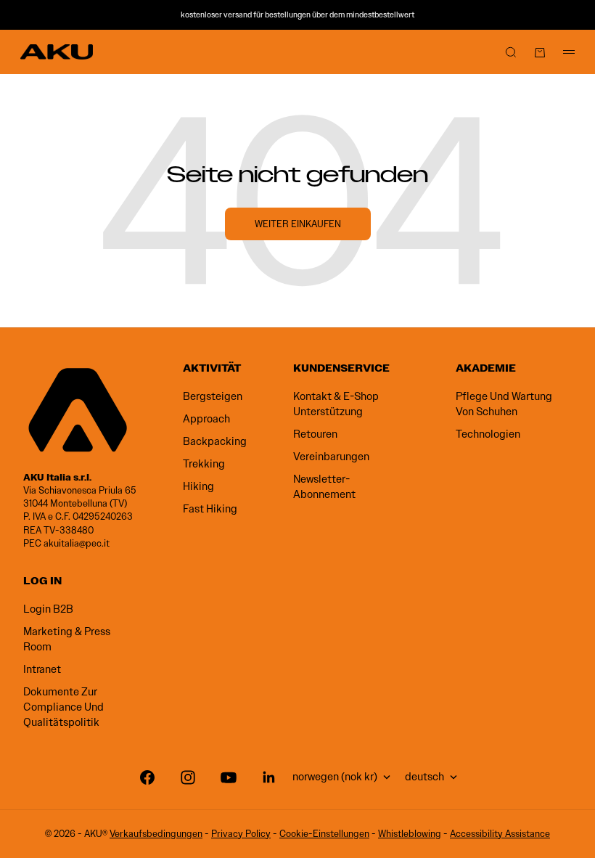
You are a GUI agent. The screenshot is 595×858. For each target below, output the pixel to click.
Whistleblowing (409, 833)
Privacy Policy (241, 833)
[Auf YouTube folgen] (228, 777)
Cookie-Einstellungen (324, 833)
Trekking (204, 463)
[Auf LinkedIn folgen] (269, 777)
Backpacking (215, 441)
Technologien (488, 434)
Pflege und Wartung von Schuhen (504, 404)
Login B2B (48, 609)
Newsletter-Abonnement (324, 487)
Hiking (198, 486)
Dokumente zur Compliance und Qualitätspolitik (63, 707)
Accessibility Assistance (500, 833)
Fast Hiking (210, 508)
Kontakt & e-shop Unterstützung (336, 404)
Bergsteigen (212, 396)
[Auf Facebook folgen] (147, 777)
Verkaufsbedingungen (156, 833)
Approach (206, 418)
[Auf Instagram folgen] (188, 777)
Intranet (42, 669)
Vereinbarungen (331, 456)
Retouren (315, 434)
